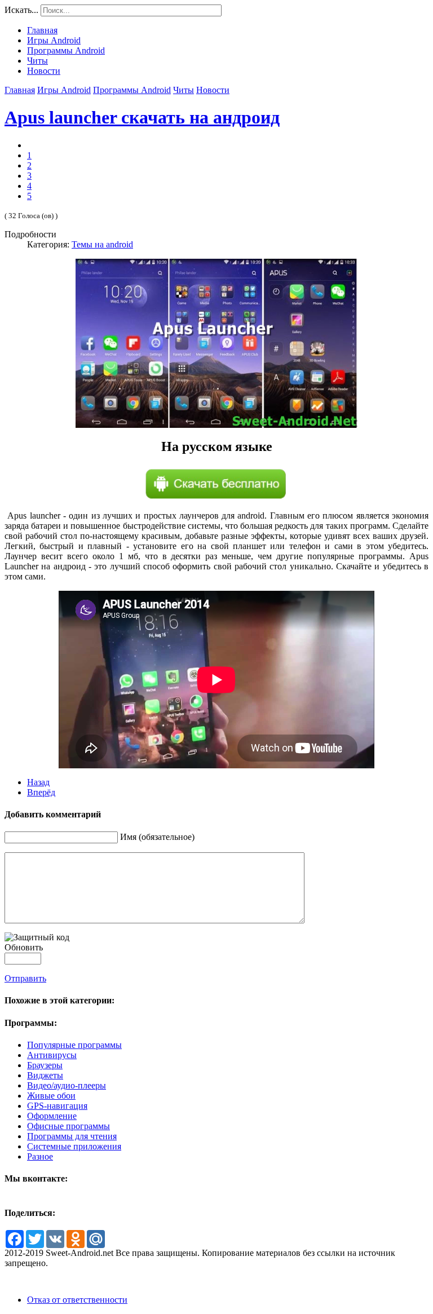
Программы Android (132, 90)
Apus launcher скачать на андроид (142, 117)
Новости (212, 90)
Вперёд (41, 792)
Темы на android (102, 244)
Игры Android (64, 90)
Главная (20, 90)
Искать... (21, 10)
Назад (38, 782)
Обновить (24, 947)
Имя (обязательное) (157, 837)
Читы (183, 90)
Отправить (25, 978)
